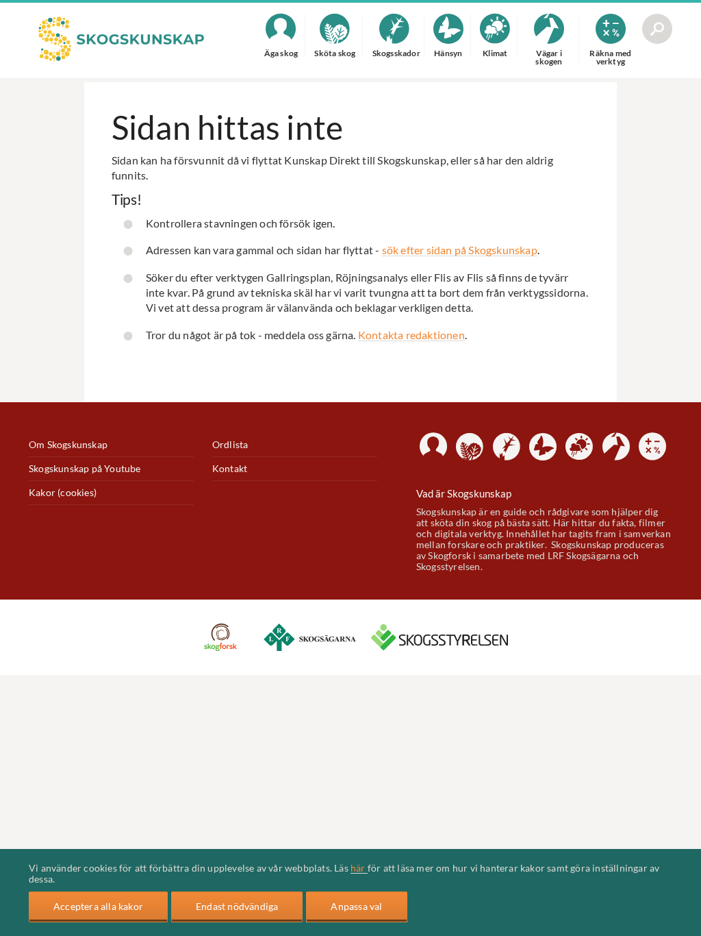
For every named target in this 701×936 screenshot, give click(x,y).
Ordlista (230, 444)
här (359, 868)
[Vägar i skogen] (616, 446)
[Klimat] (579, 446)
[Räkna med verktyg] (652, 446)
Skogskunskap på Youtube (85, 468)
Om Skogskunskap (68, 444)
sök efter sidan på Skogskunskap (459, 249)
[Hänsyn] (543, 446)
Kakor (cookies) (63, 492)
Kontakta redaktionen (411, 334)
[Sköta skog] (469, 446)
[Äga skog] (433, 446)
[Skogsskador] (506, 446)
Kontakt (229, 468)
